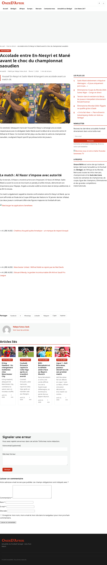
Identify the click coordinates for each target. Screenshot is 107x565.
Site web (3, 511)
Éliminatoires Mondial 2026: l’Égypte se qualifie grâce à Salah (91, 107)
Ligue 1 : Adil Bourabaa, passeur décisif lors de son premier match (62, 368)
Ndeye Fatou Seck (21, 71)
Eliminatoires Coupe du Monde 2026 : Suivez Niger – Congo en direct (92, 91)
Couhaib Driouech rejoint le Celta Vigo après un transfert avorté (24, 369)
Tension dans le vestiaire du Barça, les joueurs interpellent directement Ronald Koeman (91, 99)
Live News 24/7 (80, 9)
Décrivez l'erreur (9, 454)
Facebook (13, 316)
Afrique (22, 9)
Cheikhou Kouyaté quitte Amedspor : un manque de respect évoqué (41, 230)
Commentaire (6, 498)
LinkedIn (37, 316)
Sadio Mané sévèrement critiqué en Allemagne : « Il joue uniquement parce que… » (91, 83)
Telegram (46, 316)
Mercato (38, 9)
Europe (29, 9)
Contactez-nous (49, 9)
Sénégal (13, 9)
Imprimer (62, 315)
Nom (2, 502)
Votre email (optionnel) (12, 445)
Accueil (5, 9)
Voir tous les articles (21, 330)
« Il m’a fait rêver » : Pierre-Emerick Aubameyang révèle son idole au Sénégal (90, 115)
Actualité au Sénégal (64, 9)
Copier (55, 315)
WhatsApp (27, 316)
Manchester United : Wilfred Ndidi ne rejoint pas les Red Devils (39, 267)
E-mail (3, 506)
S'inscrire (90, 141)
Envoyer (7, 469)
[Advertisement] (53, 27)
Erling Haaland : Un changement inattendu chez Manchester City (7, 369)
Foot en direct (5, 50)
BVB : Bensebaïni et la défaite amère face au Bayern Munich (44, 368)
